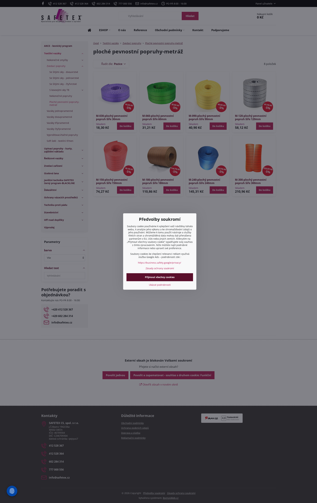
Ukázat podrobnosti (160, 284)
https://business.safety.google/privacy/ (159, 262)
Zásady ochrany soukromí (160, 268)
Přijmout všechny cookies (160, 277)
